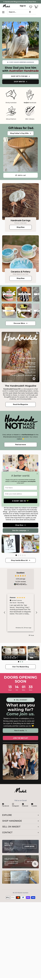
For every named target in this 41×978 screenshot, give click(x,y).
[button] (30, 12)
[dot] (16, 555)
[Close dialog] (37, 473)
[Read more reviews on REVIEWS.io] (20, 585)
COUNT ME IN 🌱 (20, 501)
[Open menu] (3, 12)
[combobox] (21, 12)
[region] (20, 612)
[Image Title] (20, 201)
